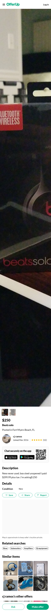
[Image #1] (5, 412)
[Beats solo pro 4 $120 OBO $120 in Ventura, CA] (40, 583)
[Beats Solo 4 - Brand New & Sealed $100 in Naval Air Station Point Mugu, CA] (40, 568)
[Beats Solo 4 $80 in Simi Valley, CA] (10, 568)
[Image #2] (12, 412)
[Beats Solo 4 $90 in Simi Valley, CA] (10, 583)
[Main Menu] (3, 4)
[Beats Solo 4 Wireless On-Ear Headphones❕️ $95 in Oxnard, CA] (25, 568)
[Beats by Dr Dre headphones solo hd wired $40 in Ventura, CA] (25, 583)
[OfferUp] (13, 4)
